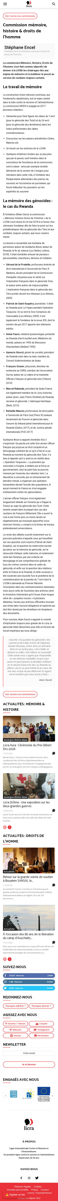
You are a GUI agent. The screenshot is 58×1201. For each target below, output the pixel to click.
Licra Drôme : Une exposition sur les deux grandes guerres (26, 804)
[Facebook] (21, 1178)
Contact (45, 1190)
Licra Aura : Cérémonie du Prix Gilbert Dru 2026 (27, 747)
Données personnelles (17, 1190)
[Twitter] (37, 1178)
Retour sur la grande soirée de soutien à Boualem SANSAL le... (28, 879)
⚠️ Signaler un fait (15, 1194)
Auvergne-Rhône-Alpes (15, 739)
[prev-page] (5, 827)
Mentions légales (22, 1186)
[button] (54, 4)
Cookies (37, 1186)
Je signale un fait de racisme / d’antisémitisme (29, 1193)
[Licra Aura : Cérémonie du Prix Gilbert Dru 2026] (29, 728)
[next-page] (9, 827)
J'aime (50, 975)
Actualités (9, 871)
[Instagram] (29, 1178)
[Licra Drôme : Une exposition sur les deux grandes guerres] (29, 786)
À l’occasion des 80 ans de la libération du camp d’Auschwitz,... (28, 936)
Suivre (50, 982)
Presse (34, 1190)
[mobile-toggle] (5, 4)
